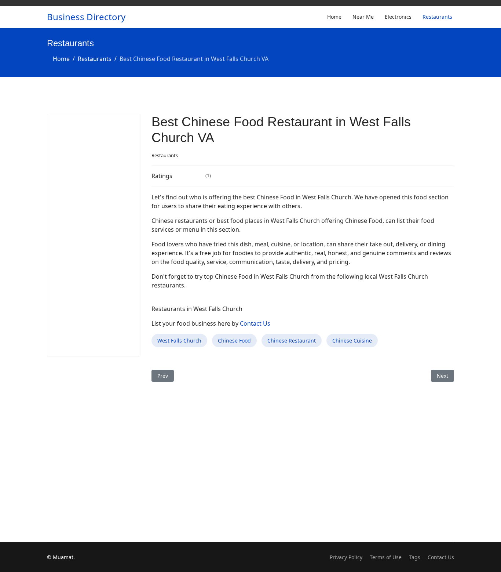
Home (334, 16)
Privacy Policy (346, 557)
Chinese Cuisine (352, 340)
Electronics (398, 16)
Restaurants (437, 16)
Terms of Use (386, 557)
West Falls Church (179, 340)
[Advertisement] (93, 235)
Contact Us (255, 323)
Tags (414, 557)
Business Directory (86, 16)
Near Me (363, 16)
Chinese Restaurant (291, 340)
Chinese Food (234, 340)
